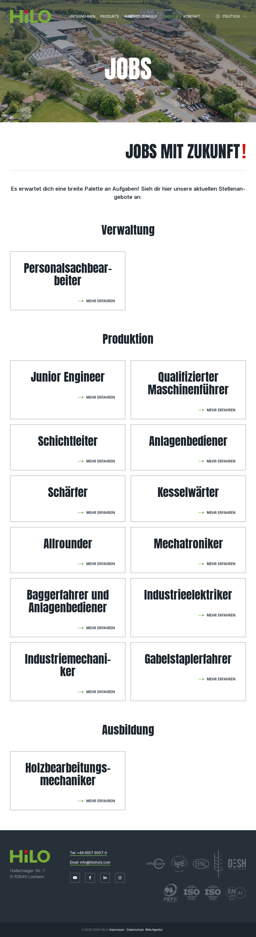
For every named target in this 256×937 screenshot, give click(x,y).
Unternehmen (82, 16)
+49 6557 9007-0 (92, 853)
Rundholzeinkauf (141, 16)
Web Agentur (154, 930)
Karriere (170, 16)
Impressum (116, 930)
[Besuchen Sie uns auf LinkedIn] (105, 878)
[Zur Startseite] (25, 16)
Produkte (109, 16)
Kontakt (192, 16)
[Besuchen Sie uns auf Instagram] (120, 878)
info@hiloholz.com (95, 862)
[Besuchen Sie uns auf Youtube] (75, 878)
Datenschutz (135, 930)
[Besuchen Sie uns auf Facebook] (90, 878)
